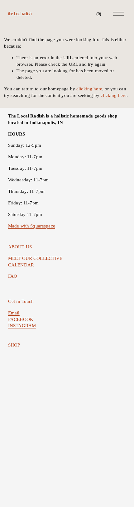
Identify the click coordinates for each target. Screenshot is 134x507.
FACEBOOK (20, 319)
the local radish (19, 13)
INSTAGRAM (22, 325)
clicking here (89, 88)
